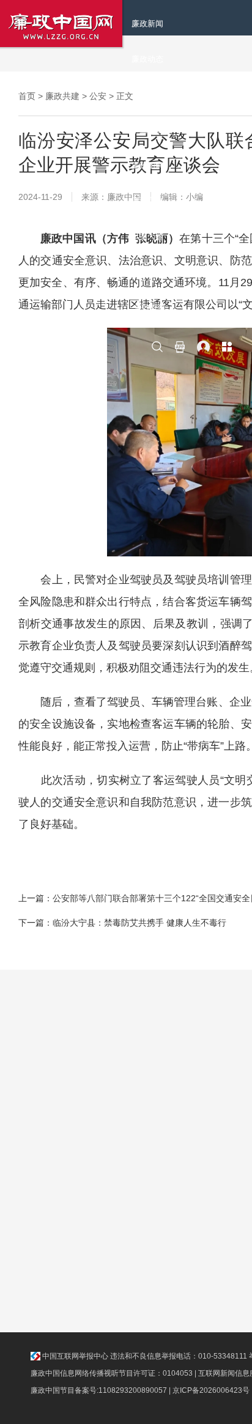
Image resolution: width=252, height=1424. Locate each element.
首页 (26, 96)
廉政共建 (62, 96)
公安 (97, 96)
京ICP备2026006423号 (211, 1390)
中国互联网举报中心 (74, 1356)
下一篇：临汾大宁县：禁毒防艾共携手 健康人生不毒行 (122, 923)
